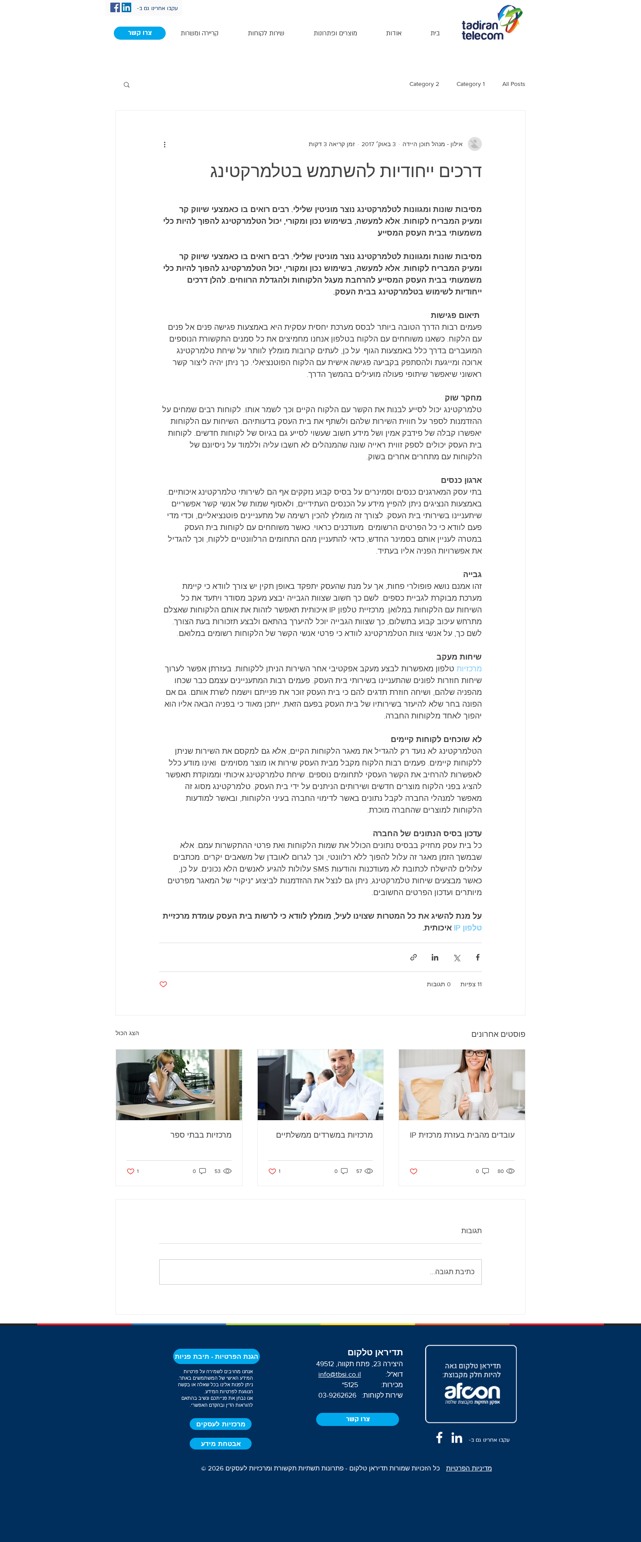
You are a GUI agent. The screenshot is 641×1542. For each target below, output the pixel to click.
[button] (140, 33)
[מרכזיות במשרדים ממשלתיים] (321, 1085)
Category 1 (471, 83)
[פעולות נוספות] (164, 144)
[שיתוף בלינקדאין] (435, 957)
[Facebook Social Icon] (115, 7)
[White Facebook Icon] (439, 1437)
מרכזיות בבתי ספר (201, 1135)
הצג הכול (127, 1032)
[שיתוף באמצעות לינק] (413, 957)
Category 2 (424, 83)
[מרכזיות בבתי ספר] (179, 1085)
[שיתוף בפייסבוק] (478, 957)
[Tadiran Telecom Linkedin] (456, 1437)
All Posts (513, 83)
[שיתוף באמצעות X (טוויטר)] (456, 957)
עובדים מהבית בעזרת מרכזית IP (462, 1135)
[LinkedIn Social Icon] (126, 7)
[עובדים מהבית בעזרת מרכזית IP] (462, 1085)
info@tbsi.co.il (339, 1374)
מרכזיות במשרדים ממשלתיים (324, 1135)
